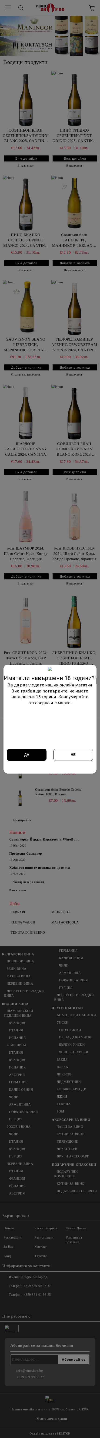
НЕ (73, 755)
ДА (26, 755)
